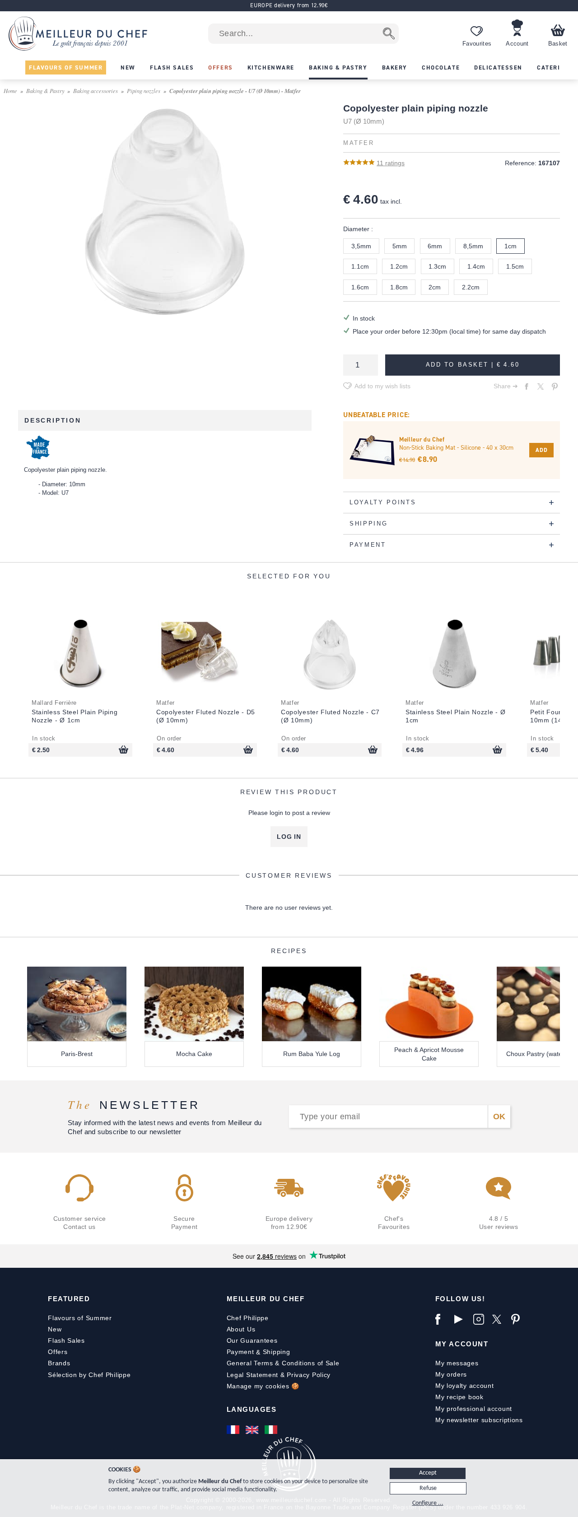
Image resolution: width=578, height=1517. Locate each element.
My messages (457, 1363)
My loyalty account (464, 1385)
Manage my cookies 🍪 (263, 1386)
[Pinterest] (518, 1319)
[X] (499, 1319)
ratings (391, 163)
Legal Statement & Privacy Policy (279, 1374)
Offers (57, 1351)
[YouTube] (461, 1319)
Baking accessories (95, 90)
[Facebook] (442, 1319)
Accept (428, 1473)
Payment (240, 1351)
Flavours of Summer (80, 1318)
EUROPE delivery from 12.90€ (288, 5)
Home (10, 90)
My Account (461, 1344)
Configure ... (427, 1503)
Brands (59, 1363)
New (54, 1329)
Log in (289, 836)
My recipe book (459, 1397)
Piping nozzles (143, 90)
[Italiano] (272, 1430)
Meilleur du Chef (266, 1299)
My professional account (473, 1408)
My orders (451, 1374)
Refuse (428, 1488)
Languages (252, 1409)
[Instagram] (480, 1319)
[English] (253, 1430)
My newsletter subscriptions (479, 1420)
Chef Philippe (248, 1318)
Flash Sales (66, 1340)
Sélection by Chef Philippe (89, 1374)
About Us (241, 1329)
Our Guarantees (252, 1340)
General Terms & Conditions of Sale (283, 1363)
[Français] (234, 1430)
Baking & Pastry (45, 90)
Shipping (276, 1351)
